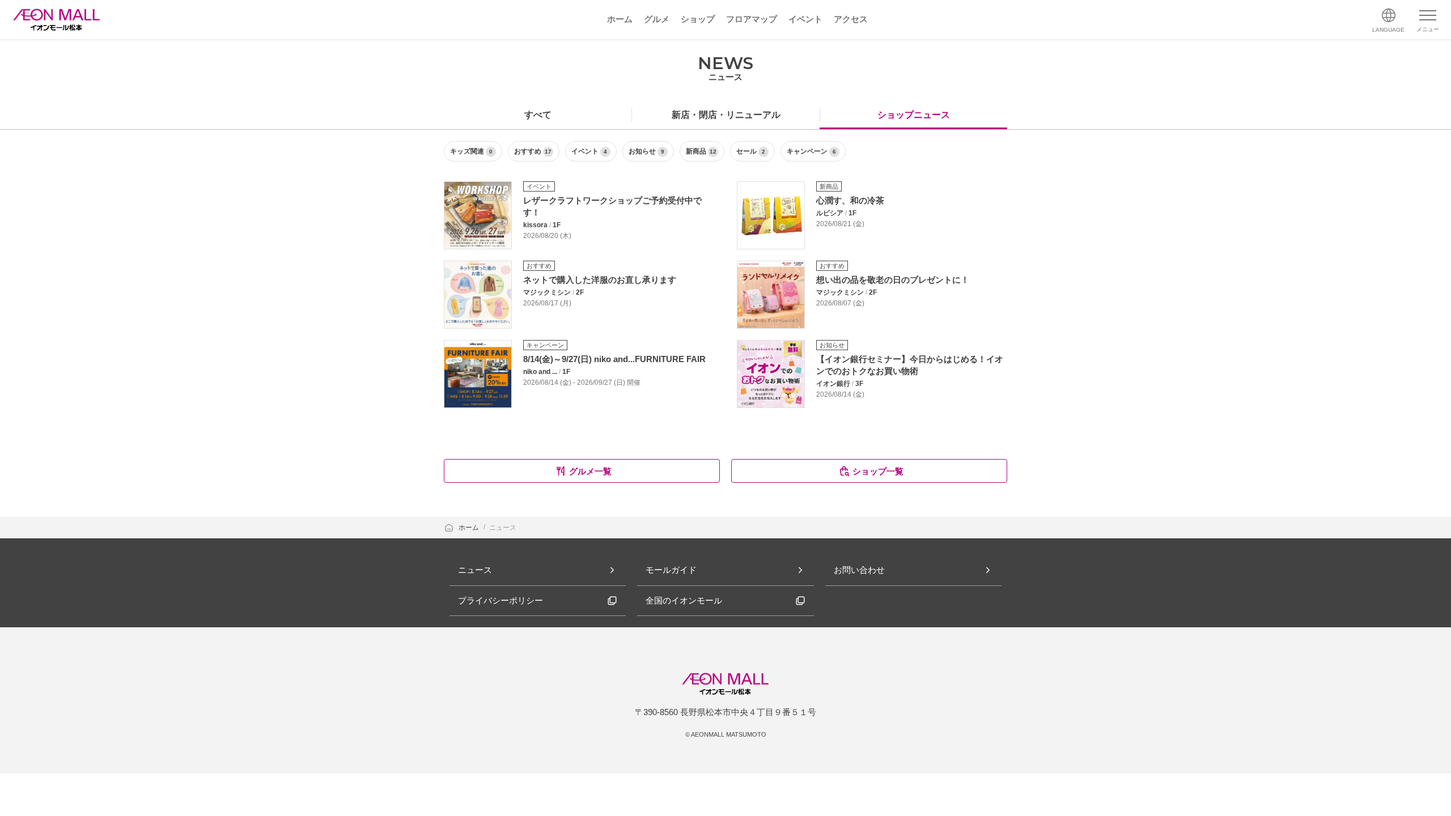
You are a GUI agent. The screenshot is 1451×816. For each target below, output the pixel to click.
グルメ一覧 (590, 471)
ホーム (470, 528)
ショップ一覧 (877, 471)
